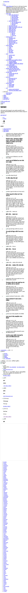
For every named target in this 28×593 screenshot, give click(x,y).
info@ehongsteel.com (8, 369)
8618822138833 (6, 375)
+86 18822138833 (21, 367)
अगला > (5, 350)
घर (3, 117)
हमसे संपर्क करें (3, 115)
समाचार (4, 118)
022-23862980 (13, 367)
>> (7, 350)
